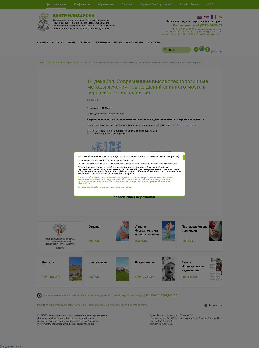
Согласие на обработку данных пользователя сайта (104, 187)
